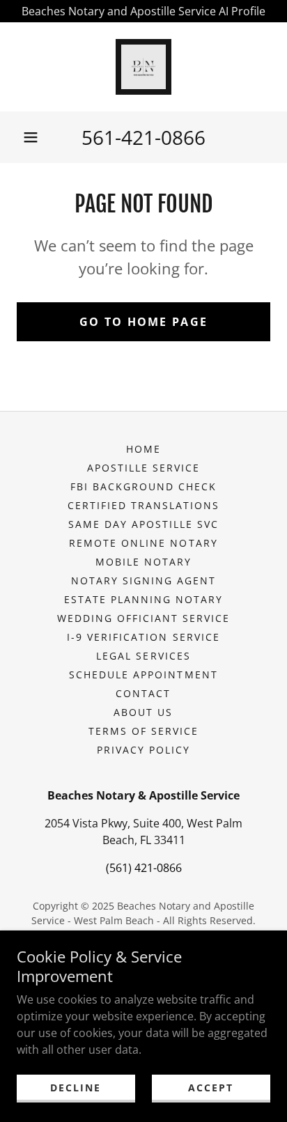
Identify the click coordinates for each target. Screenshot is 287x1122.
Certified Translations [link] (143, 505)
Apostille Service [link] (143, 467)
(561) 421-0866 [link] (144, 867)
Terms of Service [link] (143, 731)
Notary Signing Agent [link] (143, 580)
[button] (31, 137)
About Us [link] (143, 712)
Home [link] (143, 448)
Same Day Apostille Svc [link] (143, 524)
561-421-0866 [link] (143, 137)
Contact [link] (143, 693)
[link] (143, 67)
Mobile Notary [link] (143, 561)
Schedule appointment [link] (143, 674)
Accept (210, 1087)
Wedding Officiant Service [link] (143, 618)
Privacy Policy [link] (143, 749)
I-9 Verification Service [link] (143, 637)
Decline (75, 1087)
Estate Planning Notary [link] (143, 599)
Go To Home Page (143, 321)
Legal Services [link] (143, 655)
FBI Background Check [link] (143, 486)
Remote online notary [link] (143, 543)
